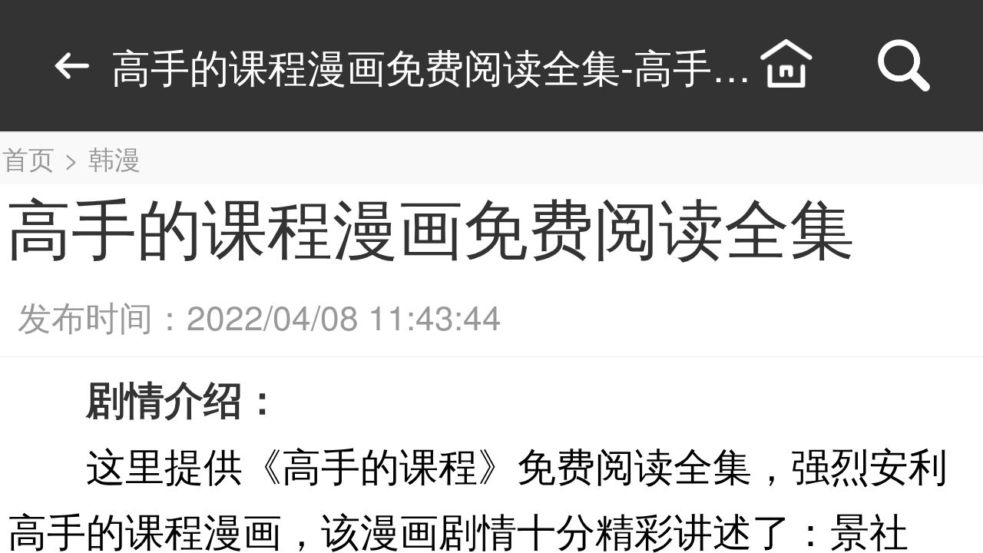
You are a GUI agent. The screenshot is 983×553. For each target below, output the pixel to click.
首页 (28, 158)
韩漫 (114, 158)
